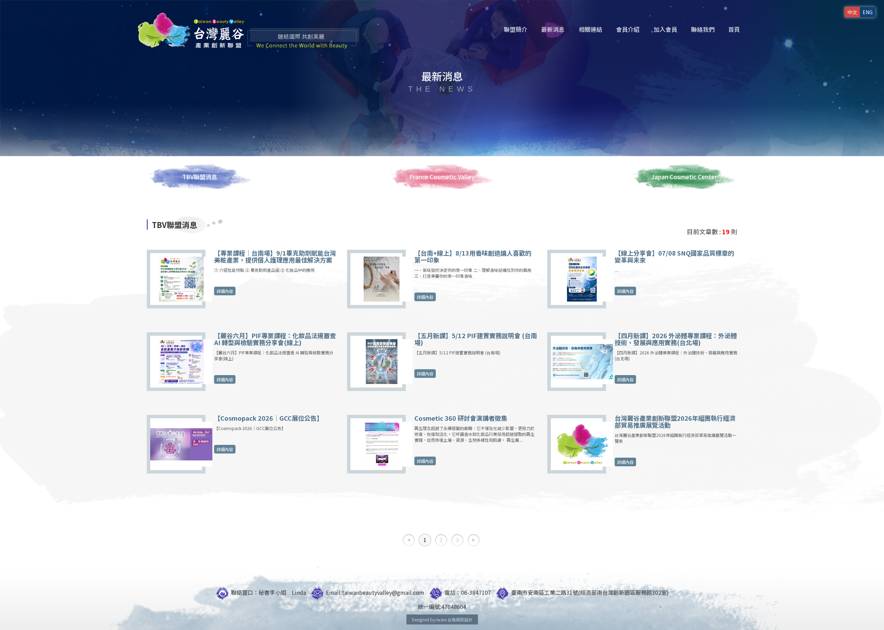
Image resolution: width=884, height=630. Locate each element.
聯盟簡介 (515, 29)
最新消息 (553, 29)
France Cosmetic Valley (442, 176)
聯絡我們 (702, 29)
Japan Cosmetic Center (684, 176)
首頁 (734, 29)
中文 (852, 12)
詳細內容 (225, 291)
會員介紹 (628, 29)
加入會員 (665, 29)
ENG (868, 12)
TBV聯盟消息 (199, 176)
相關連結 (590, 29)
